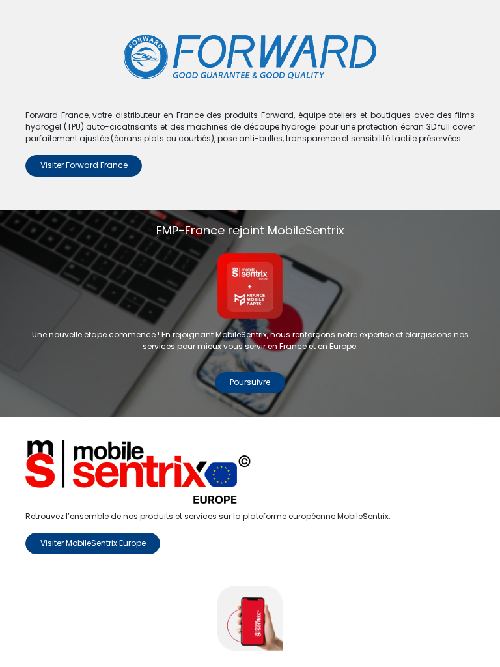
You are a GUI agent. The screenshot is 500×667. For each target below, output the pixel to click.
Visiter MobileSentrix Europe (93, 542)
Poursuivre (250, 382)
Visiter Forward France (84, 165)
